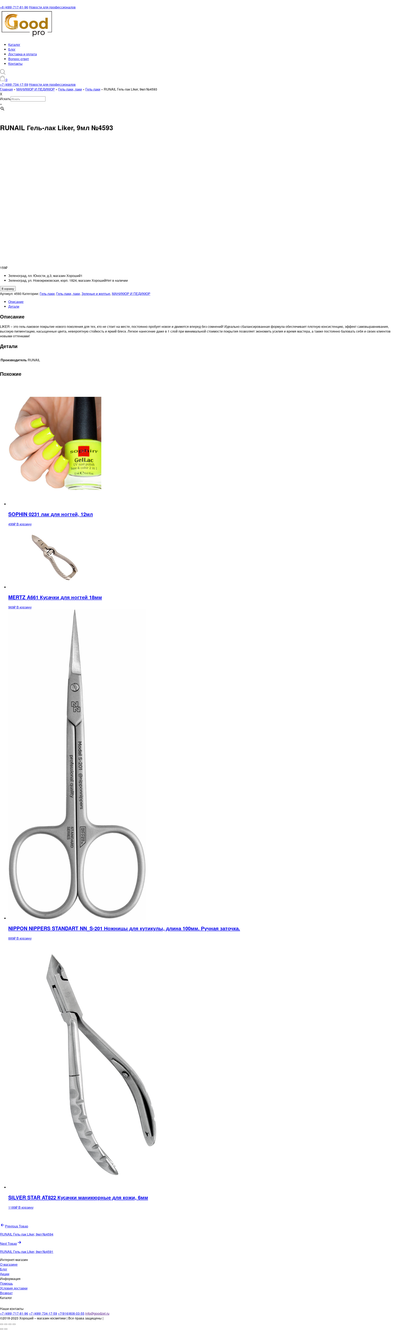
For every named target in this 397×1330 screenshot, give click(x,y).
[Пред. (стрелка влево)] (1, 1329)
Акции (4, 1274)
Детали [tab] (13, 306)
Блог (12, 49)
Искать (5, 98)
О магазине (9, 1264)
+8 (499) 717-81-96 (14, 7)
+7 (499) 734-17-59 (14, 84)
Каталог (14, 44)
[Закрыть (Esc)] (14, 1324)
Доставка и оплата (22, 54)
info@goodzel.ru (97, 1313)
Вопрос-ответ (18, 58)
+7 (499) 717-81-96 (14, 1313)
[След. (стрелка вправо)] (5, 1329)
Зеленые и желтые (95, 293)
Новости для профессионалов (52, 7)
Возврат (6, 1293)
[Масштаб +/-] (1, 1324)
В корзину (8, 289)
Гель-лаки (47, 293)
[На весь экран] (5, 1324)
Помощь (6, 1283)
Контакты (15, 63)
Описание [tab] (16, 301)
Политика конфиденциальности (128, 1318)
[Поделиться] (10, 1324)
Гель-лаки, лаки (68, 293)
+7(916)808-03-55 (71, 1313)
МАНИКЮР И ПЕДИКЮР (131, 293)
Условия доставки (14, 1288)
